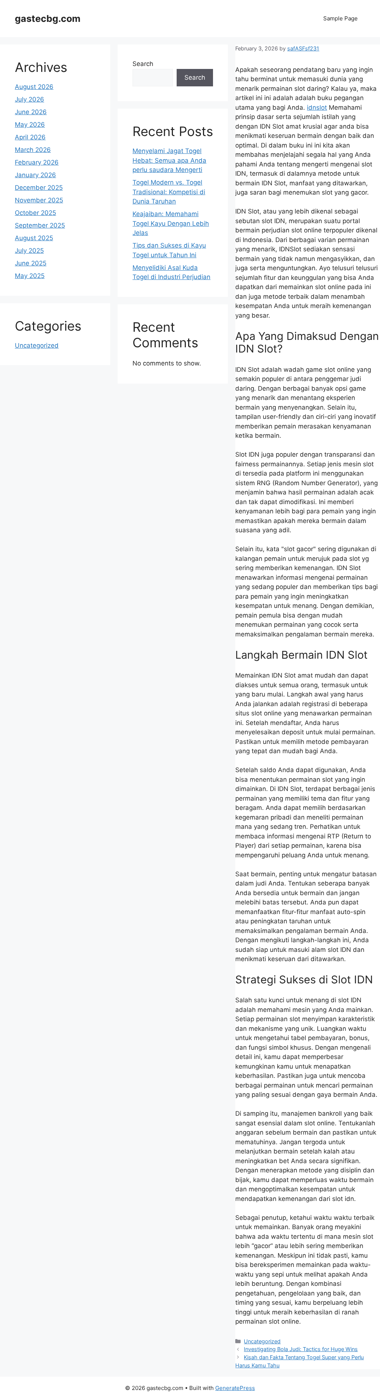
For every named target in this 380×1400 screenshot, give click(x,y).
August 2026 (34, 86)
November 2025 (39, 200)
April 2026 (30, 137)
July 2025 (29, 250)
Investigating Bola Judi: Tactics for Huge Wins (301, 1349)
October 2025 (35, 212)
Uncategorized (262, 1341)
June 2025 (30, 263)
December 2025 (39, 187)
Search (142, 63)
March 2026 (33, 149)
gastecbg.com (48, 18)
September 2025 (40, 225)
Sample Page (340, 18)
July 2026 (29, 99)
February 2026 (37, 162)
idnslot (317, 107)
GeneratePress (235, 1387)
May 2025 (30, 275)
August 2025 (34, 238)
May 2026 (30, 124)
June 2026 (31, 112)
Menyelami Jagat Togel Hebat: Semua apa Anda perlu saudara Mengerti (169, 160)
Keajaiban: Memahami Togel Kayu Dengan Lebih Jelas (170, 223)
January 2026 (35, 175)
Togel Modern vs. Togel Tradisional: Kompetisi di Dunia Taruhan (168, 192)
